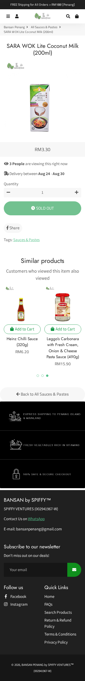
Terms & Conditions (60, 634)
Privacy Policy (56, 642)
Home (49, 596)
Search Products (58, 612)
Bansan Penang (14, 27)
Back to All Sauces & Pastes (44, 394)
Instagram (19, 604)
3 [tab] (47, 375)
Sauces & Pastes (26, 239)
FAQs (48, 604)
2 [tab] (42, 375)
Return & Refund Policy (57, 623)
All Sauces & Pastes (44, 27)
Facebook (18, 596)
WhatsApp (36, 518)
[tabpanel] (22, 320)
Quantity (11, 183)
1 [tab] (38, 375)
